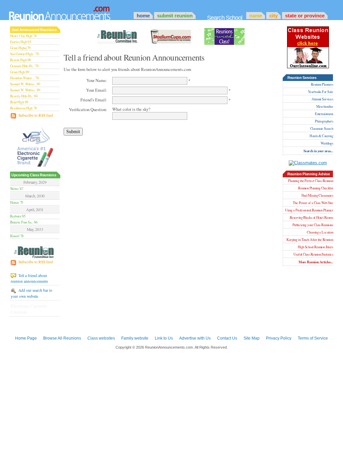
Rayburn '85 (17, 216)
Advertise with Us (195, 338)
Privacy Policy (278, 338)
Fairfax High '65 (20, 41)
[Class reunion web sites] (308, 66)
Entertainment (324, 113)
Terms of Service (313, 338)
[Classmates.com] (308, 162)
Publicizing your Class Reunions (312, 224)
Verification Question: (88, 109)
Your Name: (96, 80)
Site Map (252, 338)
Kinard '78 (16, 236)
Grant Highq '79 (20, 47)
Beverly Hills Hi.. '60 (23, 96)
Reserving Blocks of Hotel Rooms (311, 217)
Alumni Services (322, 99)
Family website (134, 338)
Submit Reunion (175, 15)
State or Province (305, 15)
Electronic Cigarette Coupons (29, 309)
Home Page (26, 338)
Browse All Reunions (62, 338)
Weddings (327, 143)
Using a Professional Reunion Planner (309, 210)
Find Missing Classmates (317, 195)
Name (255, 15)
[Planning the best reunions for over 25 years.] (35, 252)
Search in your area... (318, 151)
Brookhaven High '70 (23, 108)
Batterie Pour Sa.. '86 (23, 222)
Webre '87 (16, 188)
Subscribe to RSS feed (35, 115)
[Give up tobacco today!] (35, 145)
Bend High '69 (19, 102)
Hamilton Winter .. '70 (24, 78)
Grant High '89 (19, 72)
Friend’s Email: (93, 100)
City (273, 15)
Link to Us (164, 338)
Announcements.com (68, 11)
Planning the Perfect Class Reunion (310, 180)
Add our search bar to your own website (31, 293)
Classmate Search (321, 128)
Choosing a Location (320, 232)
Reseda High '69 (20, 60)
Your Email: (96, 90)
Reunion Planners (322, 84)
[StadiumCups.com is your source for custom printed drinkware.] (171, 36)
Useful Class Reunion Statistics (313, 254)
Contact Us (227, 338)
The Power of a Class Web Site (313, 202)
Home (143, 15)
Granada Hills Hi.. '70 (24, 66)
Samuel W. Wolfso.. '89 (25, 84)
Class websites (101, 338)
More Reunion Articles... (315, 262)
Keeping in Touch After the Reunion (309, 239)
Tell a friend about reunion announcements (29, 278)
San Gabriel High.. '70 (24, 54)
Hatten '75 (16, 202)
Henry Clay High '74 (23, 35)
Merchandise (324, 106)
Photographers (324, 121)
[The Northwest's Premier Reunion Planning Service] (224, 36)
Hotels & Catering (321, 135)
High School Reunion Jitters (315, 247)
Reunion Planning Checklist (315, 188)
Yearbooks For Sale (320, 91)
